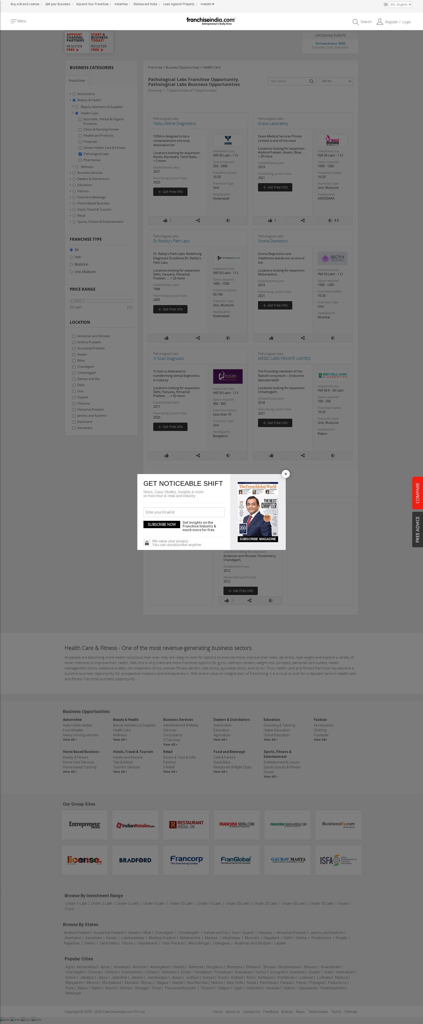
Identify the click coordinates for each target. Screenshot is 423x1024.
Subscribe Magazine (258, 539)
